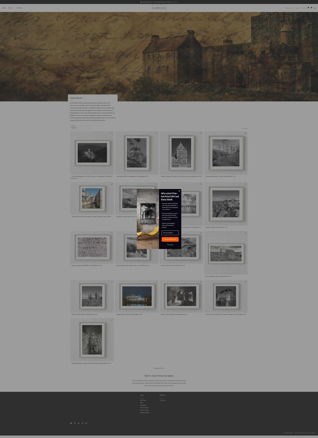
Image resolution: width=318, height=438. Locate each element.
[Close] (179, 191)
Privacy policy (170, 244)
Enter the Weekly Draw (170, 239)
